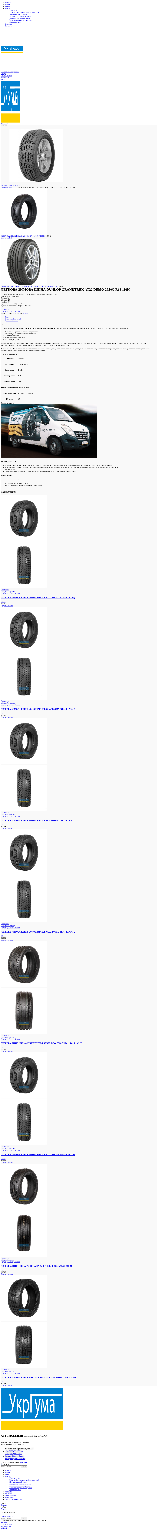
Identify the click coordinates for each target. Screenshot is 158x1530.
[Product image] (24, 588)
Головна (4, 187)
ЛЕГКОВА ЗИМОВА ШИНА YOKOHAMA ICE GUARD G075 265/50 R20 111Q (38, 1154)
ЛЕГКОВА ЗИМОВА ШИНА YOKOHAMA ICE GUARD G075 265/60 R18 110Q (38, 598)
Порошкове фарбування (18, 14)
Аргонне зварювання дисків (19, 18)
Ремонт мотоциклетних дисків (20, 20)
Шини (9, 187)
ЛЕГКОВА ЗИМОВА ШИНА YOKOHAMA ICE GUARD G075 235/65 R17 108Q (38, 709)
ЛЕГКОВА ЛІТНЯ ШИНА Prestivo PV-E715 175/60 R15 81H (23, 236)
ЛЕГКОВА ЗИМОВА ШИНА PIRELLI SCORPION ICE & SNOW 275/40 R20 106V (39, 1377)
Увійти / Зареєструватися (14, 1499)
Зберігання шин (15, 22)
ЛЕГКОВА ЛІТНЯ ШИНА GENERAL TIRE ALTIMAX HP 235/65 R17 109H (29, 286)
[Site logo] (12, 70)
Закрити (4, 1505)
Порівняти (9, 1497)
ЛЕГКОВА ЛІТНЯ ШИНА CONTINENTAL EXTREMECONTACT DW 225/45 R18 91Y (41, 1043)
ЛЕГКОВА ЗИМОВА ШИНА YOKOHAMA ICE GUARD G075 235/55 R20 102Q (38, 820)
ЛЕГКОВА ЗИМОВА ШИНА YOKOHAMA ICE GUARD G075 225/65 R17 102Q (38, 932)
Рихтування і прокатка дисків (20, 16)
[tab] (81, 317)
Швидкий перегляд (8, 592)
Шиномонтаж (14, 10)
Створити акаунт (7, 1516)
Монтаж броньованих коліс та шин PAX (24, 12)
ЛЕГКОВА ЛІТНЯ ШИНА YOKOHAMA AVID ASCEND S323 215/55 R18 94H (37, 1266)
